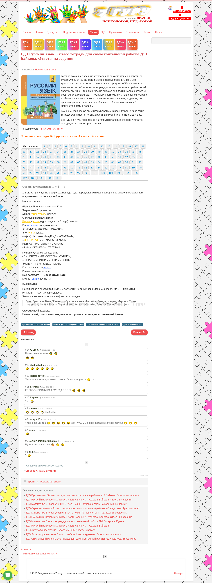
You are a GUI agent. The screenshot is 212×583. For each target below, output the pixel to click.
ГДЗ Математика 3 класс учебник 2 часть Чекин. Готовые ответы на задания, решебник (76, 504)
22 (44, 151)
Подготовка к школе (74, 32)
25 (65, 151)
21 (37, 151)
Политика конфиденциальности (39, 553)
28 (85, 151)
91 (24, 173)
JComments (144, 475)
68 (112, 162)
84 (99, 167)
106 (135, 173)
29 (92, 151)
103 (111, 173)
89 (133, 167)
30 (99, 151)
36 (140, 151)
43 (65, 157)
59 (51, 162)
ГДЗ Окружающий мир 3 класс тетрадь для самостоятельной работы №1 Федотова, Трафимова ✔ (82, 508)
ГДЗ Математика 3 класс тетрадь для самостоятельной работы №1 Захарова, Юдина (75, 521)
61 (65, 162)
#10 (27, 397)
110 (49, 178)
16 (129, 146)
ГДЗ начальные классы (132, 324)
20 (30, 151)
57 (37, 162)
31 (106, 151)
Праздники (115, 32)
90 (140, 167)
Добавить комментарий (41, 471)
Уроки (93, 32)
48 (99, 157)
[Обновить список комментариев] (37, 339)
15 (122, 146)
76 (44, 167)
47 (92, 157)
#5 (26, 452)
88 (126, 167)
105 (127, 173)
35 (133, 151)
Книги (39, 32)
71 (133, 162)
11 (95, 146)
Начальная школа (45, 69)
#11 (27, 386)
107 (25, 178)
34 (126, 151)
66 (99, 162)
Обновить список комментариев (44, 465)
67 (106, 162)
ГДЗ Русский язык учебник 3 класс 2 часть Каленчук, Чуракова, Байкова (67, 525)
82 (85, 167)
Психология (132, 32)
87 (119, 167)
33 (119, 151)
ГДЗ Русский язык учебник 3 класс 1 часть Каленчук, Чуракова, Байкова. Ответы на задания (79, 517)
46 (85, 157)
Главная (27, 32)
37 (24, 157)
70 (126, 162)
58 (44, 162)
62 (71, 162)
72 (140, 162)
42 (58, 157)
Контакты (26, 549)
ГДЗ (103, 32)
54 (140, 157)
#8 (26, 419)
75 (37, 167)
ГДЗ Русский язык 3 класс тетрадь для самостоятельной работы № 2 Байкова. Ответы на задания (82, 495)
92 (30, 173)
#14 (27, 349)
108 (33, 178)
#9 (26, 408)
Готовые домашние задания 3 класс (68, 324)
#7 (26, 430)
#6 (26, 441)
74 (30, 167)
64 (85, 162)
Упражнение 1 (31, 146)
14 (115, 146)
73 (24, 167)
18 (143, 146)
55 (24, 162)
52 (126, 157)
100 (86, 173)
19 (24, 151)
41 (51, 157)
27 (78, 151)
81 (78, 167)
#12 (27, 375)
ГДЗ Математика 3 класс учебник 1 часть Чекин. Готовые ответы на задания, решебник (76, 512)
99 (78, 173)
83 (92, 167)
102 (103, 173)
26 (71, 151)
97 (65, 173)
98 (71, 173)
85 (106, 167)
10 (88, 146)
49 (106, 157)
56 (30, 162)
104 (119, 173)
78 (58, 167)
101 (94, 173)
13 (109, 146)
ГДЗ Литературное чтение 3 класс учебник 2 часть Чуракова (60, 530)
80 (71, 167)
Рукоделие (53, 32)
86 (112, 167)
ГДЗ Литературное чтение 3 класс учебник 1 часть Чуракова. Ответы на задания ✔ (73, 534)
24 (58, 151)
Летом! (147, 32)
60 (58, 162)
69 (119, 162)
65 (92, 162)
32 (112, 151)
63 (78, 162)
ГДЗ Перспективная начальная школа (103, 324)
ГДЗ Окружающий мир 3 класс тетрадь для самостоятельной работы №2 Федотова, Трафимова (81, 538)
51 (119, 157)
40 (44, 157)
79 (65, 167)
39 (37, 157)
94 (44, 173)
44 (71, 157)
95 (51, 173)
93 (37, 173)
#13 (27, 365)
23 (51, 151)
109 (41, 178)
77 (51, 167)
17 (136, 146)
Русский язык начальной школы (36, 324)
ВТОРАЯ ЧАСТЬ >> (52, 128)
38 (30, 157)
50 (112, 157)
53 (133, 157)
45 (78, 157)
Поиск (158, 32)
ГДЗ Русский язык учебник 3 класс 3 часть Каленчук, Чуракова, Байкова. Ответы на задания (79, 499)
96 (58, 173)
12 (102, 146)
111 (58, 178)
